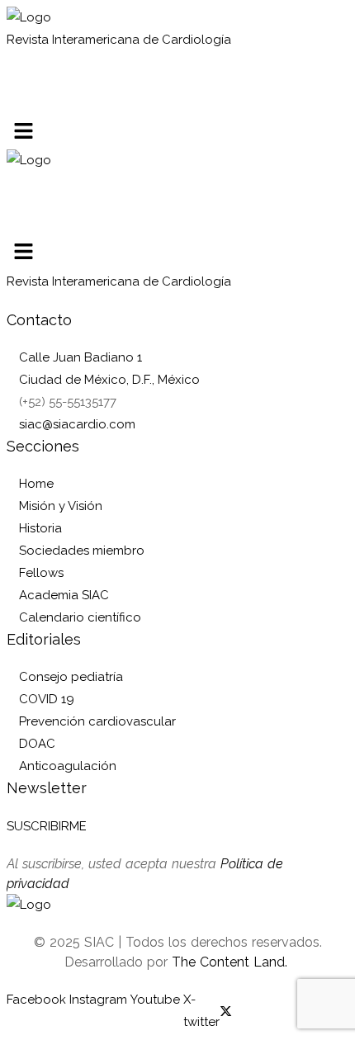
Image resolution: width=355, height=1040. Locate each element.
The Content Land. (231, 962)
